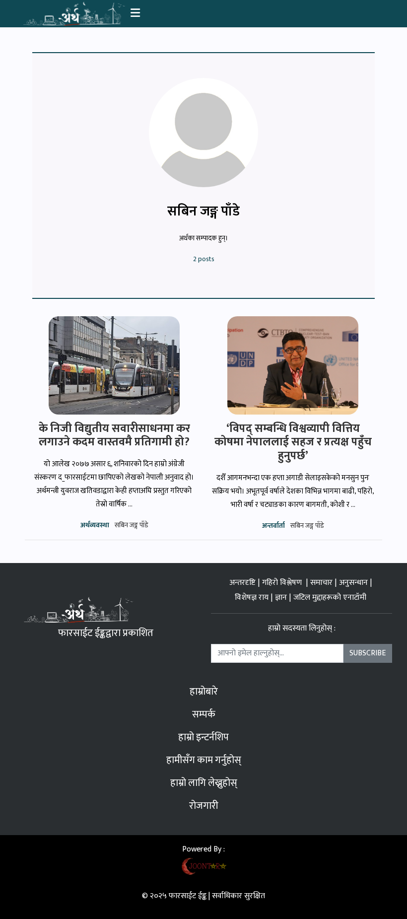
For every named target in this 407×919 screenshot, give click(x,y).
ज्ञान (281, 597)
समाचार (321, 582)
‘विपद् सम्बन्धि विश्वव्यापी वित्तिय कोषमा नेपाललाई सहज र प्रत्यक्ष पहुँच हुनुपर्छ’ (293, 442)
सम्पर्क (203, 714)
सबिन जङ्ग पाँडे (131, 525)
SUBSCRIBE (367, 653)
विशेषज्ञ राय (252, 597)
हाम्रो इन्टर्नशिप (203, 737)
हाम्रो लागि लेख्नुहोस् (203, 783)
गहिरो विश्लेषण (283, 582)
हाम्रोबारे (204, 691)
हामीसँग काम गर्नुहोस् (203, 760)
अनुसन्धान (353, 582)
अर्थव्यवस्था (94, 525)
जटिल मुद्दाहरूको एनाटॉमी (329, 597)
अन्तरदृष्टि (242, 582)
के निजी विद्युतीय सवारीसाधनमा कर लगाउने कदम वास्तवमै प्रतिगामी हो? (114, 435)
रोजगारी (203, 805)
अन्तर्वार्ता (273, 525)
